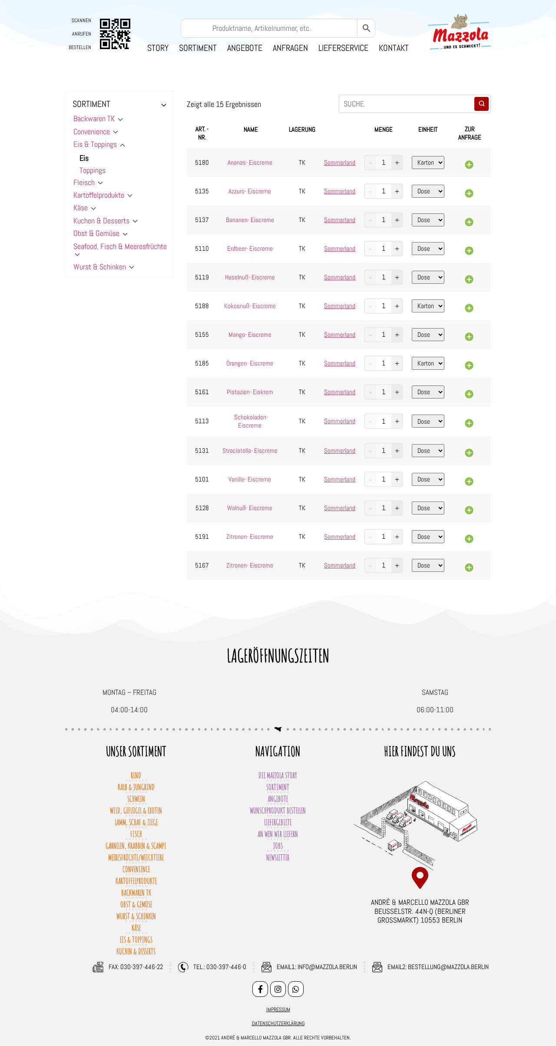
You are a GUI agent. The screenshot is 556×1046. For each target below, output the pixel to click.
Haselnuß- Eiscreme (250, 277)
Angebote (244, 47)
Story (158, 47)
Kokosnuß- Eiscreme (250, 306)
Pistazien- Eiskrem (250, 392)
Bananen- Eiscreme (250, 220)
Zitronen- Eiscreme (249, 536)
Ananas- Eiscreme (250, 162)
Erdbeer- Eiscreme (250, 248)
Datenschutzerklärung (278, 1023)
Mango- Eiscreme (249, 334)
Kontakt (394, 47)
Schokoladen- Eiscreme (251, 421)
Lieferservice (343, 47)
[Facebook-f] (260, 989)
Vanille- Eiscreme (249, 479)
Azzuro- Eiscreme (249, 191)
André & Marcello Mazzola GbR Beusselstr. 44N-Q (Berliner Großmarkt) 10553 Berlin (420, 911)
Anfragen (290, 47)
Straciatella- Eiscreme (250, 450)
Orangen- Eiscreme (249, 363)
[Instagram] (278, 989)
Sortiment (198, 47)
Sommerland (339, 162)
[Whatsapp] (296, 989)
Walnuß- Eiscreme (249, 508)
